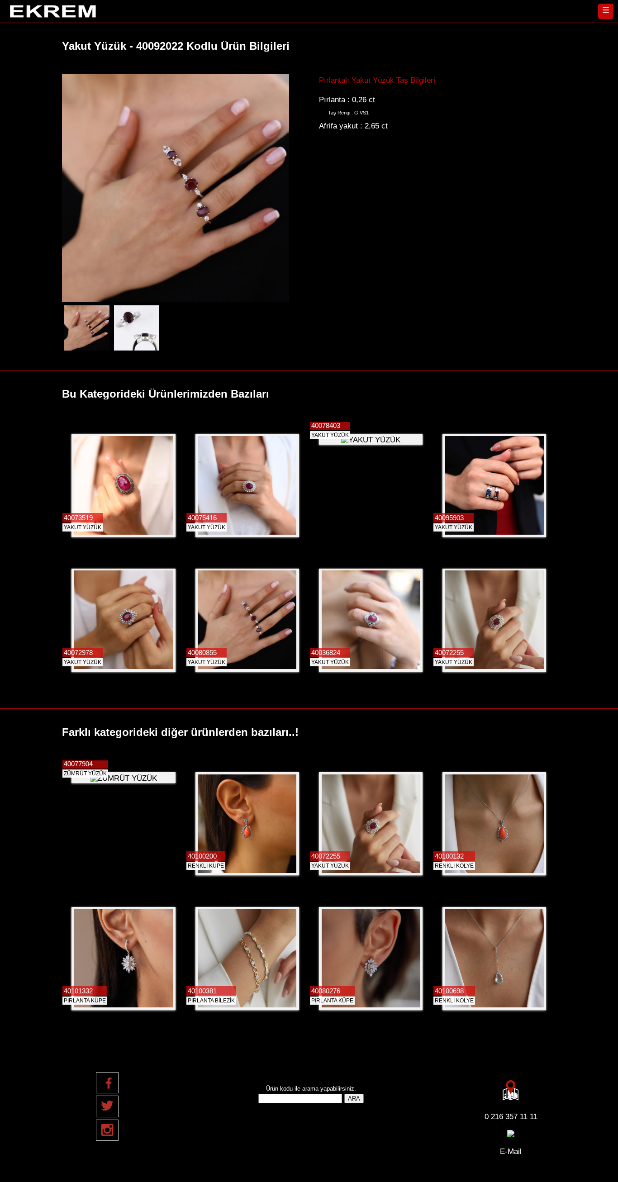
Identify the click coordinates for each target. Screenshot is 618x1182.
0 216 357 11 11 (511, 1116)
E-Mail (511, 1151)
